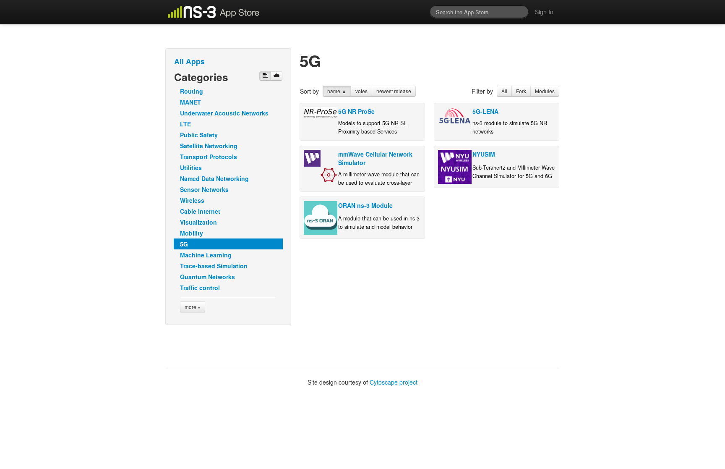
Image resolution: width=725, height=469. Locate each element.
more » (193, 306)
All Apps (189, 61)
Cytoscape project (393, 382)
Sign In (544, 12)
